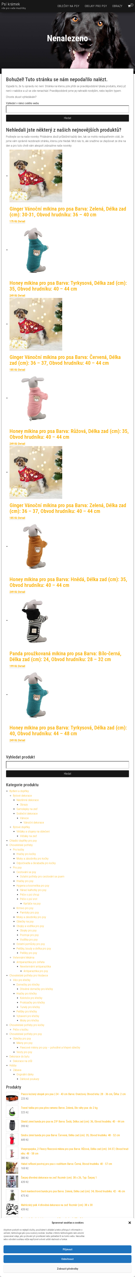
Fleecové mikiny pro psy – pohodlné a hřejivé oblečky (50, 1047)
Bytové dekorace (22, 795)
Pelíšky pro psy (28, 953)
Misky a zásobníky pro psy (31, 917)
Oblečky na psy (68, 6)
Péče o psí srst (28, 899)
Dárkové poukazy (29, 1079)
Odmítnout (67, 1259)
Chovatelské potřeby (21, 845)
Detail (21, 221)
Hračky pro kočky (26, 854)
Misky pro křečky (29, 1020)
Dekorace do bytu (19, 1056)
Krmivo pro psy (25, 908)
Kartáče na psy (32, 903)
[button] (129, 1222)
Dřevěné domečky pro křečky (36, 989)
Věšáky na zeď (28, 836)
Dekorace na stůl (22, 1061)
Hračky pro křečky (27, 993)
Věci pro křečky (21, 980)
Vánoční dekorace (34, 822)
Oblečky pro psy (22, 1038)
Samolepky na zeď (27, 809)
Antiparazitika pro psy (36, 971)
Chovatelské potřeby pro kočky (26, 1025)
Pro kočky (18, 849)
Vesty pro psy (24, 1052)
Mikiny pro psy (25, 1043)
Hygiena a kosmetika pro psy (33, 885)
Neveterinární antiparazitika (35, 966)
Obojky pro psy (96, 6)
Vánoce (24, 818)
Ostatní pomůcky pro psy (31, 944)
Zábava (17, 1070)
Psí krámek (11, 4)
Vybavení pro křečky (28, 1016)
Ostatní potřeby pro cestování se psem (42, 876)
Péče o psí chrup (29, 894)
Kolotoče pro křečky (31, 998)
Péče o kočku (20, 1029)
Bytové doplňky (21, 827)
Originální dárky (25, 1074)
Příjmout (67, 1249)
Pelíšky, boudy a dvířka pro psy (34, 948)
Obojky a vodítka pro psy (30, 926)
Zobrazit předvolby (67, 1268)
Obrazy (117, 6)
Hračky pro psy (25, 881)
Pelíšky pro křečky (27, 1011)
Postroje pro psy (29, 935)
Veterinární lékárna (23, 957)
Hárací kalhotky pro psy (33, 890)
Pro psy (17, 867)
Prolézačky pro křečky (32, 1002)
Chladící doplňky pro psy (23, 840)
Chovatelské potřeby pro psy (25, 1034)
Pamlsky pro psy (29, 912)
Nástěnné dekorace (28, 800)
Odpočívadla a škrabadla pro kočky (36, 863)
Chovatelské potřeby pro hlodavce (28, 975)
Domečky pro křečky (28, 984)
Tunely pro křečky (30, 1007)
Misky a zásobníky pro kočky (33, 858)
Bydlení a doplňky (19, 791)
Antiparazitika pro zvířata (30, 962)
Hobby (13, 1065)
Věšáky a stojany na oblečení (33, 831)
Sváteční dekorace (27, 813)
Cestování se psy (26, 872)
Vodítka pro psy (29, 939)
